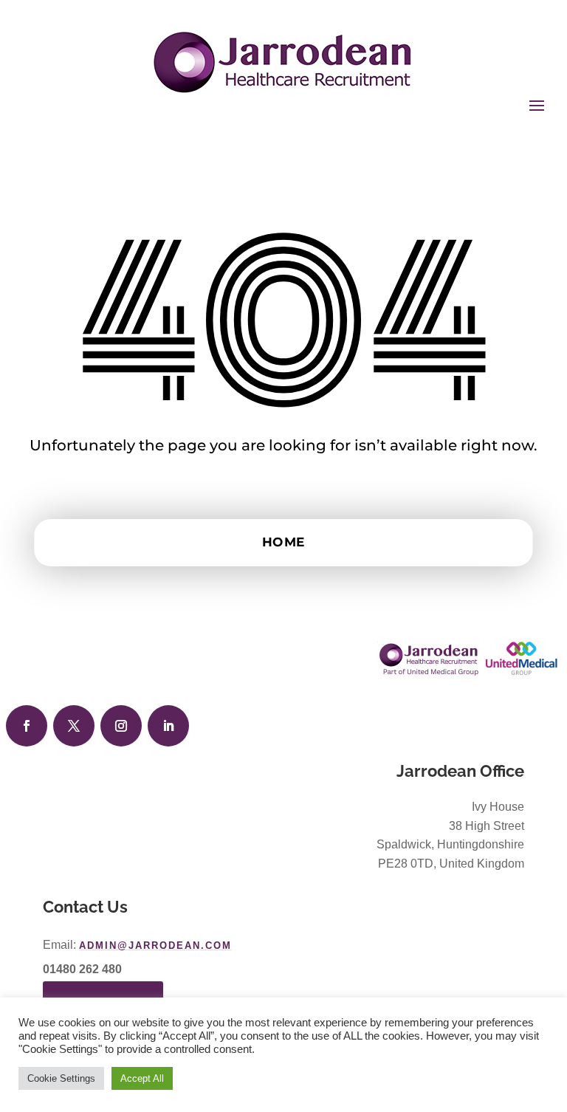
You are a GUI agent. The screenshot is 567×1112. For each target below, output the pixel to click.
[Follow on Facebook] (26, 726)
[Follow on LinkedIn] (168, 726)
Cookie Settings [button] (61, 1078)
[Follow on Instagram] (121, 726)
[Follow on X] (73, 726)
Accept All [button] (142, 1078)
